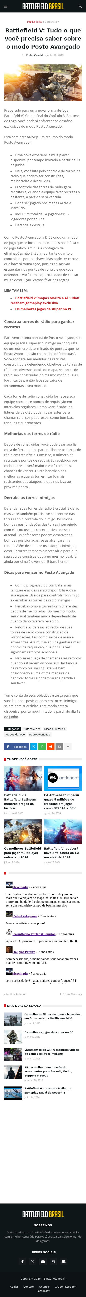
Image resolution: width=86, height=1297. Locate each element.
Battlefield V (52, 21)
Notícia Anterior (16, 994)
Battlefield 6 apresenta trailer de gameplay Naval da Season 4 (47, 1090)
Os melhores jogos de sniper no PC (48, 1032)
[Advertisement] (43, 1148)
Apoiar (14, 1286)
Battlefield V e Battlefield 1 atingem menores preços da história (20, 801)
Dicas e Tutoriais (55, 728)
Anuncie (44, 1286)
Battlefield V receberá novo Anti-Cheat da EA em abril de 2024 (61, 853)
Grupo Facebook (65, 1286)
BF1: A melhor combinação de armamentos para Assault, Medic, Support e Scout (48, 1071)
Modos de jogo (15, 734)
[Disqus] (43, 932)
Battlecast (43, 1290)
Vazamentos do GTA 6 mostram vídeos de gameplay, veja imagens (51, 1052)
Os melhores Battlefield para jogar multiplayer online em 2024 (22, 853)
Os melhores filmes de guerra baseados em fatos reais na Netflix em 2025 (52, 1016)
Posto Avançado (39, 734)
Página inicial (34, 21)
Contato (28, 1286)
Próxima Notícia (70, 994)
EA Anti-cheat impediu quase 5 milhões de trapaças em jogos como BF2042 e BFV (61, 801)
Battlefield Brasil (54, 1278)
